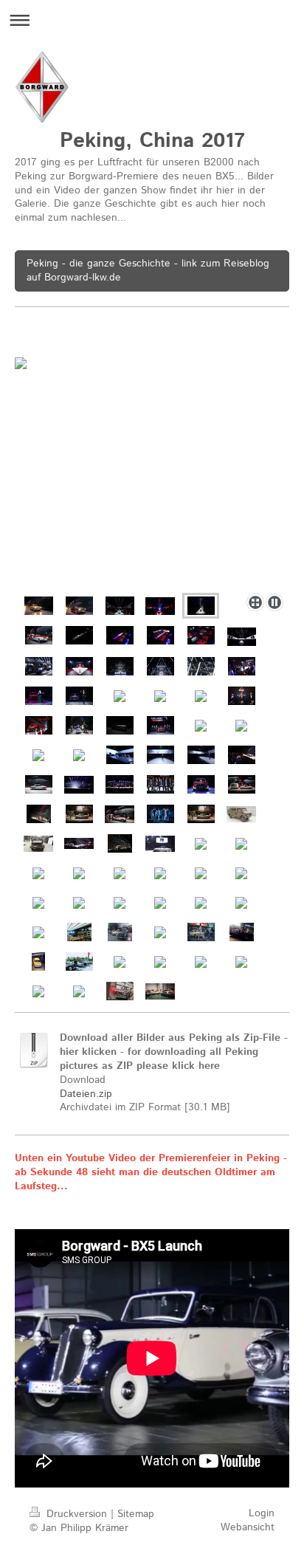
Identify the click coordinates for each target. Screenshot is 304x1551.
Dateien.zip (86, 1094)
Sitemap (135, 1514)
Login (261, 1513)
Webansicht (247, 1527)
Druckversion (77, 1514)
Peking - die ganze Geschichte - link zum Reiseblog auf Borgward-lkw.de (148, 270)
